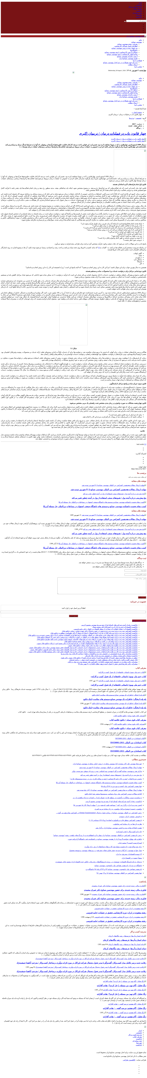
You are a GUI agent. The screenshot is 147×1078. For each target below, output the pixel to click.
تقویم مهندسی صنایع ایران (128, 58)
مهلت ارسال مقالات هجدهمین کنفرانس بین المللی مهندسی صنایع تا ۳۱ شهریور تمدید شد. (108, 489)
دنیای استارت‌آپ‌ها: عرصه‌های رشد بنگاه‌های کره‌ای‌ (124, 940)
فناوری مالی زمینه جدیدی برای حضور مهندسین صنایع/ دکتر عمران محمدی (115, 890)
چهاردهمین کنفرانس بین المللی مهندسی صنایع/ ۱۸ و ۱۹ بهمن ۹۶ (119, 873)
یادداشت (139, 17)
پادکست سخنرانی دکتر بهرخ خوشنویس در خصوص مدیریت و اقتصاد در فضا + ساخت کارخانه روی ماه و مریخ (99, 654)
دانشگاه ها (134, 50)
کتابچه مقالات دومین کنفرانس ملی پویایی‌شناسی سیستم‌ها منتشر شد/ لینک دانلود (113, 794)
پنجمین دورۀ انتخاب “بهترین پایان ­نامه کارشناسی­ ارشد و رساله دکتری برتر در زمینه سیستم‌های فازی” (106, 779)
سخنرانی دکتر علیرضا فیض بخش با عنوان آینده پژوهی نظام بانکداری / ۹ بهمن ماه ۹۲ (108, 664)
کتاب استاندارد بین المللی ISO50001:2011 (128, 742)
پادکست (139, 11)
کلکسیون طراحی (129, 1060)
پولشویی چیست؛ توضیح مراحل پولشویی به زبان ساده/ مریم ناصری (118, 809)
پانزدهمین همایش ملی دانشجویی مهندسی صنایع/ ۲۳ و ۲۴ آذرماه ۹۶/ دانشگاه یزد (114, 869)
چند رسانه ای (137, 13)
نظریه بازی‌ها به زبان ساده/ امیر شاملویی (127, 824)
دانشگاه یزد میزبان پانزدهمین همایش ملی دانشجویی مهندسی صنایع (118, 865)
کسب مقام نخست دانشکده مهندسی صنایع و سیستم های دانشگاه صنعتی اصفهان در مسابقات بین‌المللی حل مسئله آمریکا (94, 506)
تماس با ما (138, 67)
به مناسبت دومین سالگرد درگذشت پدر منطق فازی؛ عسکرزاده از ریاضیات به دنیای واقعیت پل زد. (107, 798)
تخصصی (139, 5)
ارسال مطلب (133, 64)
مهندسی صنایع (137, 42)
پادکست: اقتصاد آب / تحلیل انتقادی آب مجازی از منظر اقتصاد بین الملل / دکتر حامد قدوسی (105, 629)
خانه (140, 40)
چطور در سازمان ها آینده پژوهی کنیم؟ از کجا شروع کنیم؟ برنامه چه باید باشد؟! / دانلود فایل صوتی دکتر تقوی (99, 658)
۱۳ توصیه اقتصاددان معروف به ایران (129, 854)
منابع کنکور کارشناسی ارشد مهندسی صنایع (122, 54)
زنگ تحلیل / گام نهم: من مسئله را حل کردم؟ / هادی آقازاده (121, 985)
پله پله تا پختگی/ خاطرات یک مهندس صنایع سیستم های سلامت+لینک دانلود (114, 699)
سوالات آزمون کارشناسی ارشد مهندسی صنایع (121, 52)
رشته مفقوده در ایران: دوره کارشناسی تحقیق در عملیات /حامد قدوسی (116, 913)
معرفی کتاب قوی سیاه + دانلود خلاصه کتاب (127, 720)
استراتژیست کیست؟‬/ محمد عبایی (130, 843)
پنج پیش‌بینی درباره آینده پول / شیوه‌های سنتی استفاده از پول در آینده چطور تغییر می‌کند (109, 498)
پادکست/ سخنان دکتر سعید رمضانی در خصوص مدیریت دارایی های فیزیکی (111, 656)
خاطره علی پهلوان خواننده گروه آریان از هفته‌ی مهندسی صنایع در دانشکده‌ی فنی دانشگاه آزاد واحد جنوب (105, 839)
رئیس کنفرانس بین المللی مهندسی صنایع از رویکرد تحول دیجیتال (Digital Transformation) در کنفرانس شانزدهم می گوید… (99, 813)
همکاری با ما (137, 60)
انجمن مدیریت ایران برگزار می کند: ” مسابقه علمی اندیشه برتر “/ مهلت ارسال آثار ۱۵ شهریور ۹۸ (107, 805)
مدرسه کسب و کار (135, 7)
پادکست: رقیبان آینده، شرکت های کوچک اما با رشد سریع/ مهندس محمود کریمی (109, 625)
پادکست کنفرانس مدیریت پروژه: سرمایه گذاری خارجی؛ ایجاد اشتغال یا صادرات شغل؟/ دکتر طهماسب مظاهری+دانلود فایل (94, 633)
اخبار (140, 3)
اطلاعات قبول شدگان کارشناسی (126, 46)
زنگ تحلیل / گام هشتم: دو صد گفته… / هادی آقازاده (124, 1008)
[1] (99, 247)
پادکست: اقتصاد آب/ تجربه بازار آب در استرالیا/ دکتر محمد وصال (115, 627)
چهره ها (139, 15)
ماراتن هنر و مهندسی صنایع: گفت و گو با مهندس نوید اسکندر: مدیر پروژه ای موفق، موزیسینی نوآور (107, 771)
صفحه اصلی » (137, 112)
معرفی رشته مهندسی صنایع (128, 44)
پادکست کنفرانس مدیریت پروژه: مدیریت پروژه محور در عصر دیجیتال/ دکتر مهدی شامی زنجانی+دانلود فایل (100, 631)
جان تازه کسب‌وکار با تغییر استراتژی (129, 832)
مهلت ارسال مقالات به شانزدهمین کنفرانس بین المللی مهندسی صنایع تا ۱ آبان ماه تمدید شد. (109, 790)
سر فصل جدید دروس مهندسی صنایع (125, 48)
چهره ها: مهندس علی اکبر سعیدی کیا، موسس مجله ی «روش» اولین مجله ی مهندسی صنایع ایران (107, 764)
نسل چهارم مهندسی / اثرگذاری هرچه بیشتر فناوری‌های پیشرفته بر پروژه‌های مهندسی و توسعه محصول (105, 850)
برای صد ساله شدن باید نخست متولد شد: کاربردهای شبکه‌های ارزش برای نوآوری (113, 847)
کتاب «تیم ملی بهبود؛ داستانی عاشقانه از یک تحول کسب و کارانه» (118, 676)
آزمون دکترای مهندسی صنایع (127, 56)
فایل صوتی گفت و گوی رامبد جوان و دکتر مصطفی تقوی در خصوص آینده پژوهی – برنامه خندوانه (103, 660)
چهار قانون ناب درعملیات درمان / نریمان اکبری (112, 133)
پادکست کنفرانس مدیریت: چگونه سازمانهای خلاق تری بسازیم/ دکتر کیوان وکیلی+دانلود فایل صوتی (103, 645)
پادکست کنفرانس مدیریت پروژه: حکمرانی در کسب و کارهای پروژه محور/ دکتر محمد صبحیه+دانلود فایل (101, 641)
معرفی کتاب (137, 9)
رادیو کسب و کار (139, 621)
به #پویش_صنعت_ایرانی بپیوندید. (130, 816)
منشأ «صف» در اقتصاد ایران (132, 858)
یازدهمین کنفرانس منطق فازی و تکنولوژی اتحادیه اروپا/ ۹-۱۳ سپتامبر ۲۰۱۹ (115, 820)
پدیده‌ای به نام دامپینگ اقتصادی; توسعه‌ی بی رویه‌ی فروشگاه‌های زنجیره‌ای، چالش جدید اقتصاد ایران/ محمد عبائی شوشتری (98, 862)
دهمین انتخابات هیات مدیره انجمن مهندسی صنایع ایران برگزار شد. (118, 828)
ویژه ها (131, 118)
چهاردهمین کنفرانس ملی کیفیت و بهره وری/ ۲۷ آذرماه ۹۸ (121, 786)
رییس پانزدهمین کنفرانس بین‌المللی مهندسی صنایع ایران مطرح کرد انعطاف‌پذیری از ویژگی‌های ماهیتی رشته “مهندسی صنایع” (97, 835)
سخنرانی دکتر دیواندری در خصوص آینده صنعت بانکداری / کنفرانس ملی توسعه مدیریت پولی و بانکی (103, 662)
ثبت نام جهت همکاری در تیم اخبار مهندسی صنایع (120, 62)
